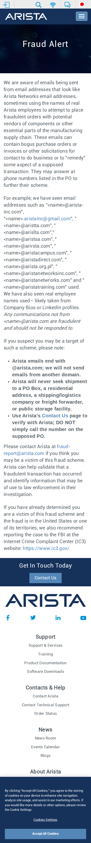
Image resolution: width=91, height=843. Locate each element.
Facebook (8, 618)
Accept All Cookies (45, 833)
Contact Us (55, 415)
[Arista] (26, 17)
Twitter (33, 618)
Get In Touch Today (45, 566)
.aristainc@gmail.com (46, 218)
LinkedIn (58, 618)
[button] (39, 5)
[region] (45, 810)
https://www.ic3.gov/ (46, 548)
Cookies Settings (45, 820)
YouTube (83, 618)
